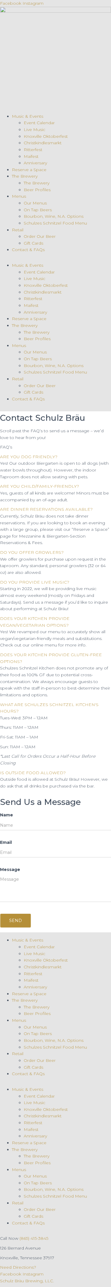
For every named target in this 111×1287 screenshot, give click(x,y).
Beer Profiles (37, 189)
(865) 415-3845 (34, 1238)
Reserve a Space (29, 169)
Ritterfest (33, 149)
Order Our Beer (40, 236)
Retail (17, 229)
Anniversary (35, 163)
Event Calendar (39, 122)
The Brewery (25, 176)
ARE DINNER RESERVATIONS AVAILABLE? (46, 509)
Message (10, 869)
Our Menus (35, 203)
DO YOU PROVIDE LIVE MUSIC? (34, 582)
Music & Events (27, 116)
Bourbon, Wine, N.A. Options (53, 216)
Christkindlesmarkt (43, 142)
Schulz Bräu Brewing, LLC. (27, 1280)
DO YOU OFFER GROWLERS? (32, 552)
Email (6, 842)
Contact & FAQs (28, 249)
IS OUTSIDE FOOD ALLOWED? (33, 772)
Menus (19, 196)
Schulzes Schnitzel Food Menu (55, 223)
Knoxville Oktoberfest (46, 136)
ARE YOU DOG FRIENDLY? (28, 456)
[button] (55, 456)
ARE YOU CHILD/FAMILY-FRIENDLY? (39, 486)
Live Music (34, 129)
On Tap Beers (38, 209)
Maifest (31, 156)
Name (6, 815)
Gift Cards (33, 243)
